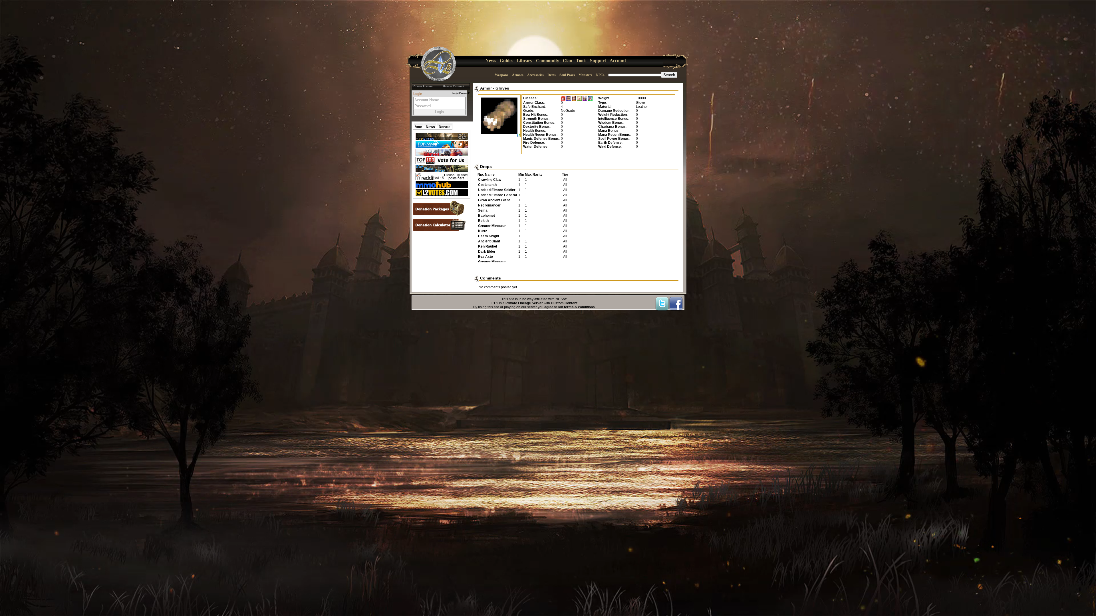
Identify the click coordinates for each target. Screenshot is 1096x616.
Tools (581, 60)
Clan (567, 60)
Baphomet (486, 216)
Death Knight (488, 236)
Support (598, 60)
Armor (486, 88)
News (490, 60)
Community (547, 60)
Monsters (585, 75)
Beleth (483, 221)
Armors (517, 75)
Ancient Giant (489, 241)
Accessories (535, 75)
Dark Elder (486, 252)
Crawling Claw (489, 180)
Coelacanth (487, 185)
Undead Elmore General (497, 195)
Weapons (501, 75)
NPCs (600, 75)
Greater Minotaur (492, 226)
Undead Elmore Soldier (496, 190)
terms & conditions (579, 307)
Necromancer (489, 205)
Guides (506, 60)
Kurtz (482, 231)
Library (524, 60)
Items (551, 75)
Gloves (502, 88)
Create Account (424, 86)
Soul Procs (567, 75)
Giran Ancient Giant (494, 200)
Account (618, 60)
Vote (418, 127)
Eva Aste (485, 257)
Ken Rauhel (487, 246)
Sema (482, 210)
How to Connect (453, 86)
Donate (444, 127)
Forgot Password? (461, 93)
